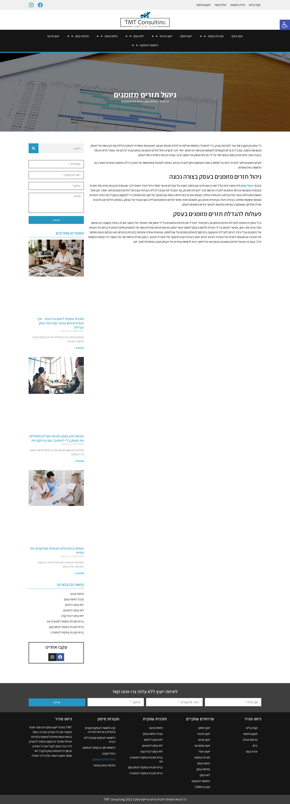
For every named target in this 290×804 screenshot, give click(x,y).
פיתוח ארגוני (77, 594)
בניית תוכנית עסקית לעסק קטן (66, 627)
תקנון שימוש (203, 5)
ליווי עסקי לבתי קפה (72, 616)
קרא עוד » (79, 347)
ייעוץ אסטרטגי (202, 746)
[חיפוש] (33, 148)
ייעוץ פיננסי (166, 36)
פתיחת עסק (82, 36)
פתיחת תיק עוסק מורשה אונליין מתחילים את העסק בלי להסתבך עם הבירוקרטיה (57, 438)
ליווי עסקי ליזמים (74, 605)
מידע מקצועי (237, 5)
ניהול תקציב (108, 753)
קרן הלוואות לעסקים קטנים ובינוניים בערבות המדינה (100, 730)
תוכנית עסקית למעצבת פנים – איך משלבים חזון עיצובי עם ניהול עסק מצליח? (60, 322)
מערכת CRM (202, 787)
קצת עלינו (254, 5)
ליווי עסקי (138, 36)
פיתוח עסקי (111, 36)
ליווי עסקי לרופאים (73, 610)
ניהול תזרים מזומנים (104, 759)
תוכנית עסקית (216, 36)
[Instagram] (31, 4)
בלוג (254, 746)
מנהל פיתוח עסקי (74, 599)
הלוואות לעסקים (149, 45)
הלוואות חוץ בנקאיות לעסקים (99, 748)
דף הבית (164, 101)
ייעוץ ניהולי (204, 751)
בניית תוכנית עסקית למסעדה (67, 632)
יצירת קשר (220, 5)
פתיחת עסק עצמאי (104, 765)
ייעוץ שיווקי (186, 36)
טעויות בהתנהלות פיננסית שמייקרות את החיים (57, 550)
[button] (285, 25)
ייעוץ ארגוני (53, 36)
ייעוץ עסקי (237, 36)
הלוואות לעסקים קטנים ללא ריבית (99, 740)
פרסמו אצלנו (250, 740)
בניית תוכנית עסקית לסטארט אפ (65, 621)
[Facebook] (40, 4)
